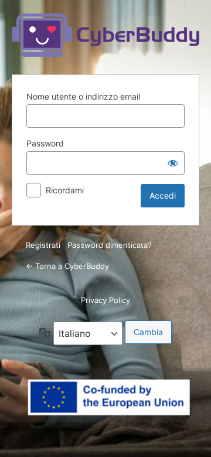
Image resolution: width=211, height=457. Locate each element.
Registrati (43, 245)
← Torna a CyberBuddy (67, 266)
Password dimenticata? (109, 245)
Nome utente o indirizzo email (83, 96)
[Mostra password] (173, 163)
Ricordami (65, 190)
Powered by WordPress (105, 35)
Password (45, 143)
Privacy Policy (105, 300)
